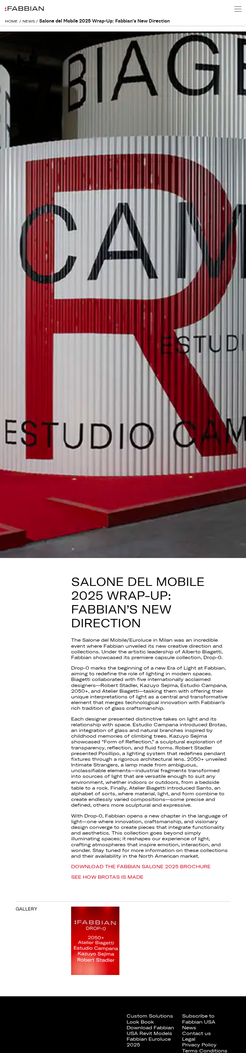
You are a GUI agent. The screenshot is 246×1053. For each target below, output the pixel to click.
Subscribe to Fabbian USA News (198, 1021)
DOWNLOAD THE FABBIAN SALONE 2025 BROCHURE (141, 866)
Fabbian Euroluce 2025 (149, 1042)
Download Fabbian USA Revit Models (150, 1030)
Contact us (196, 1033)
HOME (11, 21)
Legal (188, 1039)
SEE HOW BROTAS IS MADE (107, 877)
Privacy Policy (199, 1045)
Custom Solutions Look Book (150, 1018)
